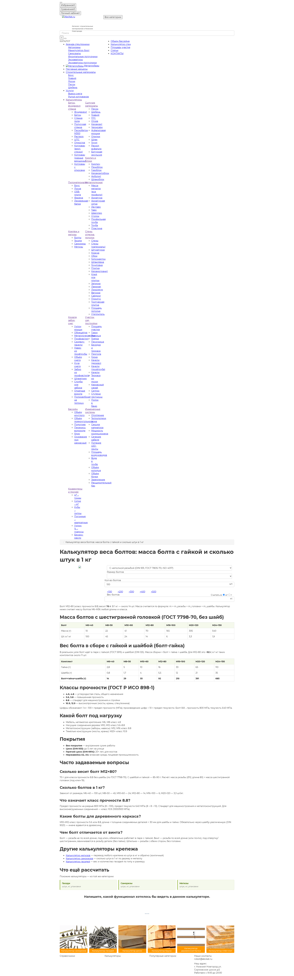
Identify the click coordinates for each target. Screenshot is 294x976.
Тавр (94, 210)
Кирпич (95, 164)
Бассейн (73, 409)
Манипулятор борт (78, 50)
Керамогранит (99, 271)
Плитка (95, 268)
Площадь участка (120, 47)
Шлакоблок (97, 179)
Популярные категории (162, 956)
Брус (71, 75)
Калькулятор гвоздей (78, 861)
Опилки (95, 136)
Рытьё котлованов (78, 96)
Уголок (95, 216)
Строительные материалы (81, 72)
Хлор (77, 433)
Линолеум (97, 289)
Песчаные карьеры (77, 69)
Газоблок (96, 170)
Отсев (94, 121)
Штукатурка (98, 249)
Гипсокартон (98, 259)
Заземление (98, 479)
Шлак (94, 139)
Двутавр (96, 207)
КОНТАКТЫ (117, 53)
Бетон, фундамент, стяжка (74, 105)
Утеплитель (98, 314)
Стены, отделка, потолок (90, 234)
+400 (142, 591)
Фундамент (80, 112)
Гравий (72, 78)
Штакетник (80, 378)
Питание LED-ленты (96, 446)
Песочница (97, 341)
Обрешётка (80, 332)
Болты (77, 237)
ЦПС (76, 139)
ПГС (93, 118)
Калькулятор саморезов (79, 858)
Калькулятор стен (121, 44)
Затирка (95, 283)
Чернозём (97, 127)
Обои (94, 256)
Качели (95, 372)
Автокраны (74, 47)
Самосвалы (74, 53)
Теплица (96, 335)
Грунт (94, 142)
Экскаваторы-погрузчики (82, 62)
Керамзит (96, 124)
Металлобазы (91, 65)
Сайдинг (96, 295)
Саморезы (80, 243)
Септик (95, 390)
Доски (71, 81)
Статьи (114, 50)
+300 (131, 591)
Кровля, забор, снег (72, 320)
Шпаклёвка (97, 262)
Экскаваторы (75, 59)
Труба (94, 225)
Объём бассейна (120, 41)
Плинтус (96, 299)
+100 (109, 591)
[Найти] (65, 38)
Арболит (96, 176)
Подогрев (80, 424)
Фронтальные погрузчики (83, 56)
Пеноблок (97, 167)
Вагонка (95, 292)
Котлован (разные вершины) (80, 158)
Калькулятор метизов (78, 855)
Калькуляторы (74, 99)
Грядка (95, 338)
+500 (153, 591)
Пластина (96, 228)
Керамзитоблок (100, 173)
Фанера (78, 197)
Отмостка (79, 142)
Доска (77, 188)
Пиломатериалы (77, 182)
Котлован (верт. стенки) (79, 148)
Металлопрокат (94, 182)
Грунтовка (97, 265)
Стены (94, 240)
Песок (71, 84)
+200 (120, 591)
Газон (94, 332)
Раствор (79, 136)
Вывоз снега (75, 93)
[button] (61, 2)
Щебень (72, 87)
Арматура (96, 197)
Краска (95, 253)
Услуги (70, 90)
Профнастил (81, 338)
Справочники (67, 956)
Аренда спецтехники (78, 44)
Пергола (96, 354)
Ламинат (96, 286)
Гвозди (78, 240)
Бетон (77, 115)
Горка (94, 357)
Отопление (97, 415)
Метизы (78, 246)
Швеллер (96, 213)
